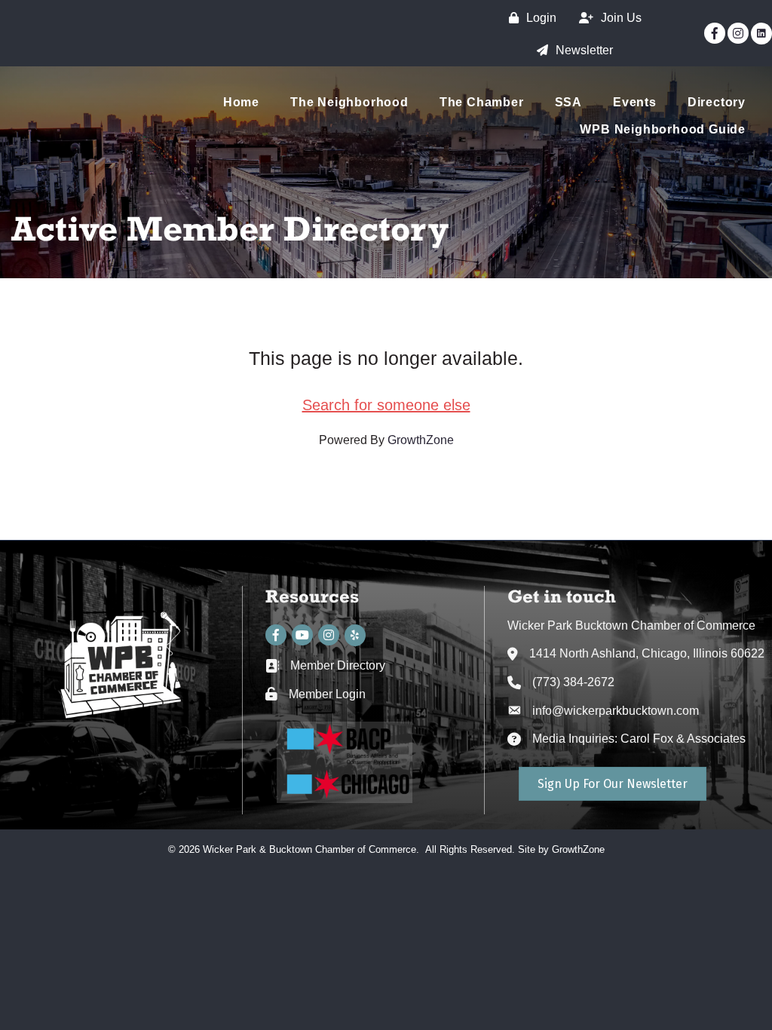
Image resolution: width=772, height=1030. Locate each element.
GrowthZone (421, 440)
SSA (568, 102)
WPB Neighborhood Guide (663, 129)
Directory (717, 102)
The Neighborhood (349, 102)
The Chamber (482, 102)
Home (241, 102)
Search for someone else (386, 405)
